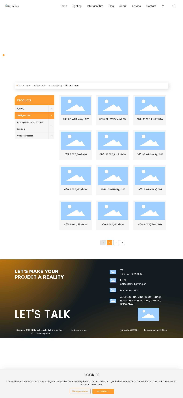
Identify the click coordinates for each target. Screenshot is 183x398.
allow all (103, 391)
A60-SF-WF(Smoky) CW (76, 119)
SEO (32, 333)
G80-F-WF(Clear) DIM (150, 189)
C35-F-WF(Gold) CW (76, 154)
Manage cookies (80, 391)
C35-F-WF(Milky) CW (75, 224)
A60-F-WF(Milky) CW (113, 224)
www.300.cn (161, 330)
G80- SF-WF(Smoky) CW (113, 154)
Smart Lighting (55, 85)
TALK (43, 314)
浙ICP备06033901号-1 (129, 330)
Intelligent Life (39, 85)
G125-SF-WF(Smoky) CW (150, 119)
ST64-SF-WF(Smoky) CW (112, 119)
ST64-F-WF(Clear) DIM (149, 224)
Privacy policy (43, 333)
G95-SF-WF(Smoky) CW (150, 154)
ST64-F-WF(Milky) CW (113, 189)
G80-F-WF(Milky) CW (75, 189)
